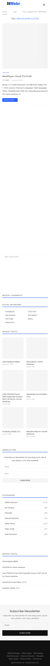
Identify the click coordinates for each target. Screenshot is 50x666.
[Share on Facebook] (22, 105)
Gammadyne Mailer (11, 362)
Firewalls (26, 513)
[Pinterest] (35, 3)
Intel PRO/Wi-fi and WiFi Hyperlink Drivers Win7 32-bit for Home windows (12, 398)
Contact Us (37, 659)
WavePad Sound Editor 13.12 (36, 395)
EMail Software (26, 502)
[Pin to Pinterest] (27, 105)
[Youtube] (38, 3)
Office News (26, 523)
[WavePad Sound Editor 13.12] (37, 380)
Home (4, 12)
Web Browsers (26, 534)
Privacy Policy (25, 659)
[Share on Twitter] (25, 105)
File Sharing (26, 508)
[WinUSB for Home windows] (37, 348)
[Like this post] (20, 105)
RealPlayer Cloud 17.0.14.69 (17, 76)
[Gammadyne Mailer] (13, 348)
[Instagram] (33, 3)
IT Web (6, 80)
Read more (9, 100)
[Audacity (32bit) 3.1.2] (13, 417)
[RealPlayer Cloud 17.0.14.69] (25, 45)
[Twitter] (31, 3)
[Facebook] (28, 3)
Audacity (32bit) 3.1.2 (11, 431)
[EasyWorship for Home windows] (37, 417)
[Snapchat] (40, 3)
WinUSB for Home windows (34, 363)
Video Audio (5, 72)
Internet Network (26, 518)
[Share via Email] (30, 105)
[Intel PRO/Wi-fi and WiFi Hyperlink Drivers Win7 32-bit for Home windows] (13, 380)
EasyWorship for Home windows (36, 432)
